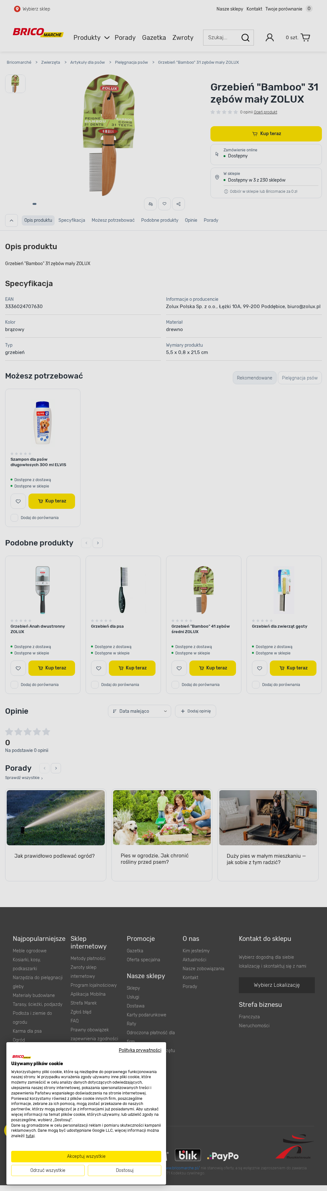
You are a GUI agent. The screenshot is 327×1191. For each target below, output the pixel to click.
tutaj (30, 1136)
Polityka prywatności (140, 1050)
